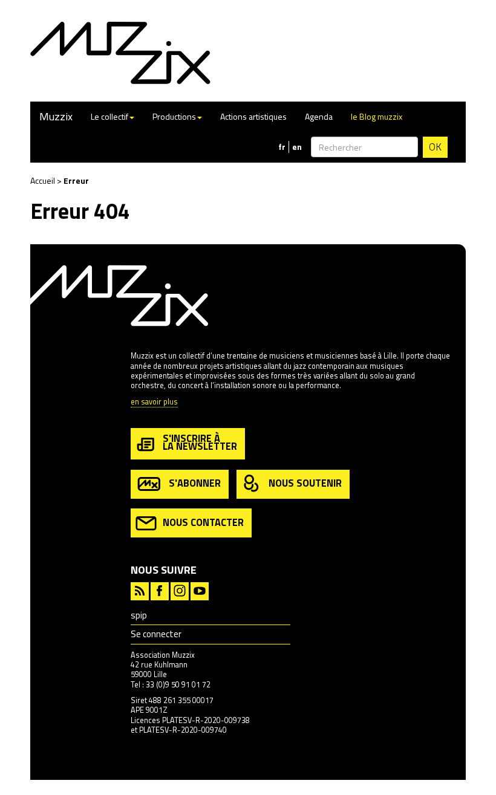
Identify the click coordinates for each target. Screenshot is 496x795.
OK (435, 147)
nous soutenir (305, 482)
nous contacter (203, 521)
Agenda (319, 116)
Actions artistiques (253, 116)
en (297, 147)
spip (139, 615)
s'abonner (195, 482)
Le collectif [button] (109, 116)
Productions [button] (174, 116)
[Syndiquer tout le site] (140, 589)
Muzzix (56, 116)
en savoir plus (154, 402)
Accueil (42, 180)
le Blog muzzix (376, 116)
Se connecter (156, 634)
